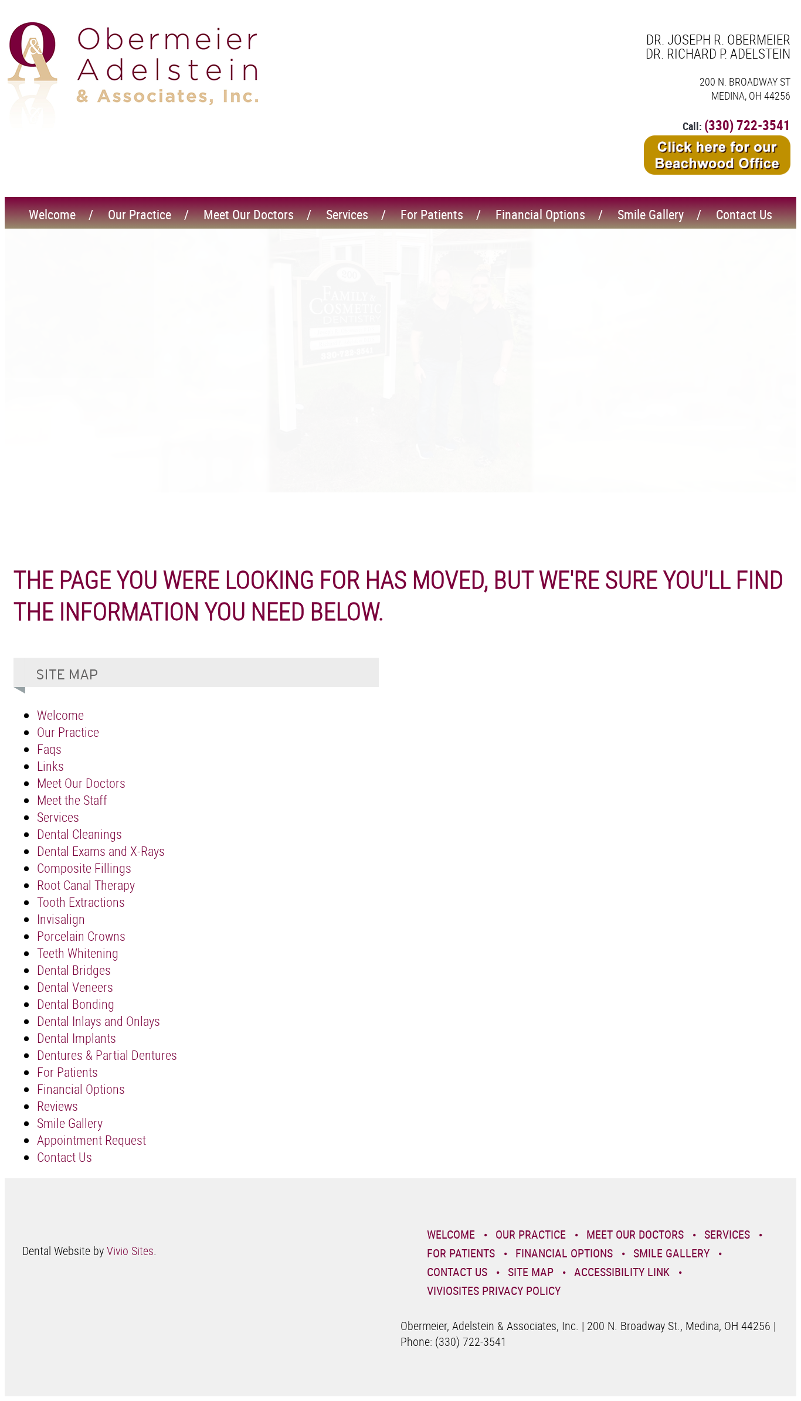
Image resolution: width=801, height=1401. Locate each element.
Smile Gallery (650, 214)
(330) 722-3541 (747, 125)
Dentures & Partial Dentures (107, 1054)
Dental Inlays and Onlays (98, 1020)
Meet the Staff (72, 799)
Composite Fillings (84, 867)
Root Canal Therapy (86, 884)
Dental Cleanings (79, 833)
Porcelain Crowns (81, 935)
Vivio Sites (130, 1251)
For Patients (431, 214)
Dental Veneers (75, 986)
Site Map (531, 1272)
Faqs (49, 748)
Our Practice (139, 214)
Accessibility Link (622, 1272)
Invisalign (61, 918)
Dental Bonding (75, 1003)
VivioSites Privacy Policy (494, 1290)
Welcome (52, 214)
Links (50, 765)
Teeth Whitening (77, 952)
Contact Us (744, 214)
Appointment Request (91, 1139)
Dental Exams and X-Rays (101, 850)
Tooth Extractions (81, 901)
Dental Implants (76, 1037)
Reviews (57, 1105)
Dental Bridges (74, 969)
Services (347, 214)
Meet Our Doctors (248, 214)
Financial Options (540, 214)
